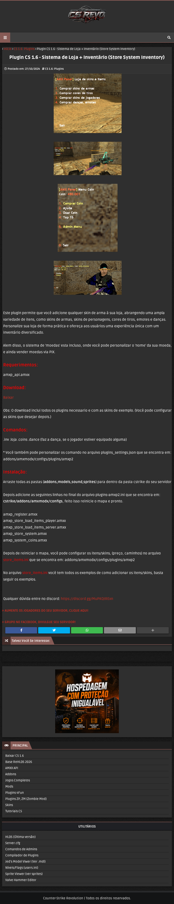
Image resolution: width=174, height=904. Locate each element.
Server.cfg (12, 843)
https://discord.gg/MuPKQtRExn (87, 599)
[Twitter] (54, 630)
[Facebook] (21, 630)
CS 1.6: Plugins (54, 69)
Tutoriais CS (13, 811)
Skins (9, 805)
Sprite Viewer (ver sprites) (24, 874)
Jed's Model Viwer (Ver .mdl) (25, 861)
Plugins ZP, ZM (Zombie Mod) (26, 799)
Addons (10, 774)
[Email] (120, 630)
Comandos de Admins (21, 849)
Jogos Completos (17, 780)
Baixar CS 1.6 (14, 756)
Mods (9, 786)
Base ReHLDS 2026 (18, 762)
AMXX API (11, 768)
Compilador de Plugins (21, 855)
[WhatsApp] (87, 630)
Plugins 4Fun (14, 793)
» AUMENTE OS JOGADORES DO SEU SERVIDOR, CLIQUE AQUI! (45, 610)
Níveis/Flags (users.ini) (21, 868)
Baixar (8, 397)
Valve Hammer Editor (20, 880)
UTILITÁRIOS (87, 826)
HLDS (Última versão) (20, 837)
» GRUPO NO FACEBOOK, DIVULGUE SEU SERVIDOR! (39, 622)
